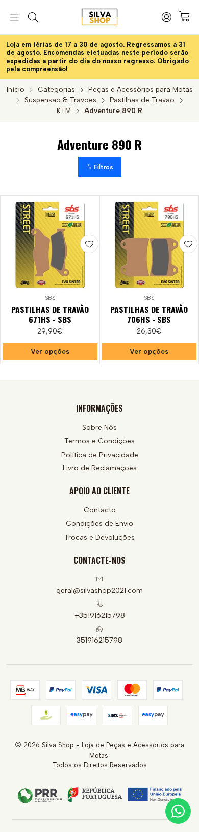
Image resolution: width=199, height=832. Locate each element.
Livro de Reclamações (100, 468)
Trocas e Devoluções (99, 537)
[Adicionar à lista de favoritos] (89, 244)
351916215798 (99, 640)
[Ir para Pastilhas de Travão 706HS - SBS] (149, 245)
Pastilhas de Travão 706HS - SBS (149, 314)
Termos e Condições (99, 441)
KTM (64, 111)
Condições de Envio (99, 523)
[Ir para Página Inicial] (99, 17)
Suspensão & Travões (60, 100)
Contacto (100, 510)
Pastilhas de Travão (142, 100)
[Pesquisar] (32, 17)
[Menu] (14, 17)
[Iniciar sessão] (166, 17)
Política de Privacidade (99, 455)
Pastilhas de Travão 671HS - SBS (50, 314)
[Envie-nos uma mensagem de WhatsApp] (178, 811)
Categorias (56, 89)
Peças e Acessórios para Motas (140, 89)
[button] (99, 167)
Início (15, 89)
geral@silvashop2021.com (99, 590)
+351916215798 (99, 615)
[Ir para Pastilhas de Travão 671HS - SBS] (50, 245)
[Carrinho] (185, 17)
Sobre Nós (99, 427)
